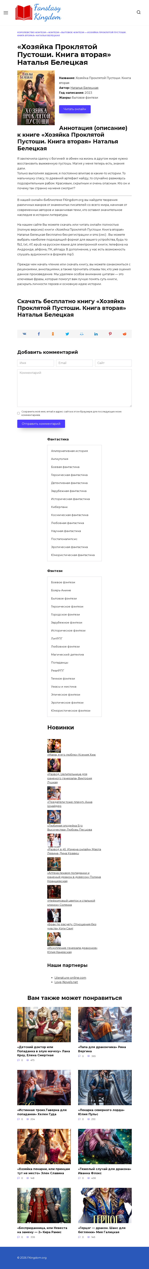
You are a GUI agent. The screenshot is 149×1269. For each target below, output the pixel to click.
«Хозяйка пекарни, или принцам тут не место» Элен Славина (43, 1171)
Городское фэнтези (65, 614)
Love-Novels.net (66, 982)
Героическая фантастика (69, 475)
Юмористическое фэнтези (70, 710)
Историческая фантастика (70, 499)
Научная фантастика (66, 531)
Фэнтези (53, 32)
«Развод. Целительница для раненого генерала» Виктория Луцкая (69, 778)
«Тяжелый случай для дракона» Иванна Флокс (104, 1171)
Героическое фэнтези (67, 606)
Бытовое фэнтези (72, 32)
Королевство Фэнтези (31, 32)
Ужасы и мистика (63, 686)
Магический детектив (67, 654)
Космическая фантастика (69, 515)
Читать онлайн (75, 109)
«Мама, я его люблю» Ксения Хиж (71, 754)
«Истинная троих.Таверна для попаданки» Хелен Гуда (42, 1112)
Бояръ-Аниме (61, 590)
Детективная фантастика (69, 483)
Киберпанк (59, 507)
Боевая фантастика (65, 467)
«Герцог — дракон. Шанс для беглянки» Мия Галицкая (102, 1230)
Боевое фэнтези (63, 582)
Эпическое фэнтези (65, 694)
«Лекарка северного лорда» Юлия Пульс (101, 1112)
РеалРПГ (57, 670)
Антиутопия (59, 459)
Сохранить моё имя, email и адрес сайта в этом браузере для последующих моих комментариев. (71, 413)
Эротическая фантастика (69, 547)
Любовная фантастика (67, 523)
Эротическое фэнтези (67, 702)
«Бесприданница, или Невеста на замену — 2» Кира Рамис (42, 1230)
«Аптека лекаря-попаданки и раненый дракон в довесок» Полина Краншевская (74, 877)
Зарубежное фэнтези (66, 622)
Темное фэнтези (63, 678)
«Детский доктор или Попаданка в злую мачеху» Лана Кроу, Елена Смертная (43, 1051)
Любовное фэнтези (65, 646)
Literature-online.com (70, 977)
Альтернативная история (69, 451)
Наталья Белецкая (84, 88)
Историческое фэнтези (68, 630)
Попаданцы (59, 662)
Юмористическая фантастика (73, 555)
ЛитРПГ (57, 638)
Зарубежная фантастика (68, 491)
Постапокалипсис (64, 539)
